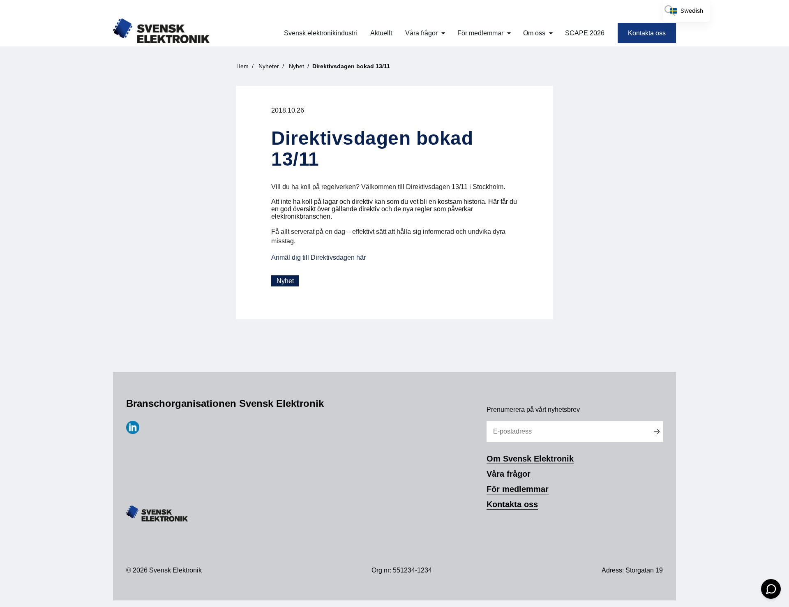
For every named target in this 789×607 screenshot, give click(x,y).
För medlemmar (480, 33)
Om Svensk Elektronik (530, 458)
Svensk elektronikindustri (320, 33)
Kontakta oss (647, 33)
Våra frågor (421, 33)
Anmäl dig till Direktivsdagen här (318, 257)
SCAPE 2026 (584, 33)
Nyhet (285, 280)
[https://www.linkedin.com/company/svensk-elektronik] (132, 431)
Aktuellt (381, 33)
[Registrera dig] (657, 431)
